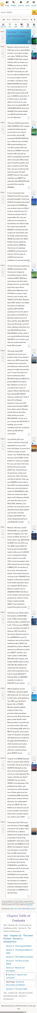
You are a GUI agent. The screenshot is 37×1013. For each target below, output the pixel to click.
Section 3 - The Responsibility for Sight (19, 951)
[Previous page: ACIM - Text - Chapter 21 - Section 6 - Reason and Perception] (31, 19)
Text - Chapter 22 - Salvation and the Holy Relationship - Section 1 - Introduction (18, 996)
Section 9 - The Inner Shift (16, 989)
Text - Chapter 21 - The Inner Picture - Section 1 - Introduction (18, 938)
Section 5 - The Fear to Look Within (17, 962)
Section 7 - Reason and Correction (16, 976)
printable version (30, 908)
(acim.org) (31, 903)
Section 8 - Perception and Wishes (15, 983)
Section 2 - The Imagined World (18, 946)
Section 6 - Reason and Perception (15, 969)
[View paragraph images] (34, 41)
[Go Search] (34, 12)
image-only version (15, 908)
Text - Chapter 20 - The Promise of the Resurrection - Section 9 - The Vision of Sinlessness (17, 928)
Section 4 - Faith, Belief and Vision (19, 957)
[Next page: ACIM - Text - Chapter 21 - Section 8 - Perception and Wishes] (34, 19)
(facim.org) (29, 904)
